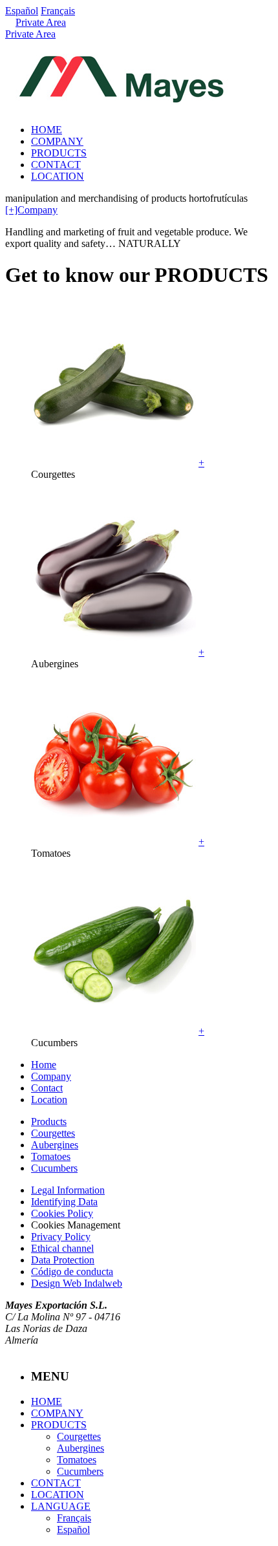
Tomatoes (50, 1156)
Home (43, 1064)
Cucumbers (54, 1168)
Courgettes (53, 1133)
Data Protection (62, 1259)
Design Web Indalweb (76, 1283)
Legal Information (68, 1190)
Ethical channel (62, 1248)
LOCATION (57, 176)
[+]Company (31, 209)
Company (51, 1076)
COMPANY (57, 141)
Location (49, 1099)
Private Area (41, 22)
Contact (47, 1087)
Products (49, 1121)
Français (58, 10)
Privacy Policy (61, 1236)
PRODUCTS (59, 152)
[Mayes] (121, 97)
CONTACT (56, 164)
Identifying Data (64, 1201)
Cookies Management (75, 1224)
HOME (46, 129)
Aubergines (54, 1144)
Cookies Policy (62, 1213)
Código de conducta (72, 1271)
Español (21, 10)
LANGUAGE (61, 1506)
